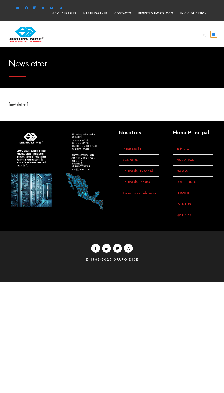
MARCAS (183, 171)
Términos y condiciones (139, 193)
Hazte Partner (95, 13)
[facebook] (26, 8)
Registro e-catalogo (155, 13)
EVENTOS (184, 204)
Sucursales (130, 160)
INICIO (184, 148)
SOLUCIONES (186, 182)
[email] (17, 8)
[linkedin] (34, 8)
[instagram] (60, 8)
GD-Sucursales (64, 13)
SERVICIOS (184, 193)
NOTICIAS (184, 215)
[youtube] (52, 8)
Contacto (122, 13)
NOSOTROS (185, 160)
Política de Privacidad (138, 171)
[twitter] (43, 8)
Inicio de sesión (193, 13)
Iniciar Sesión (132, 148)
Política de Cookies (136, 182)
